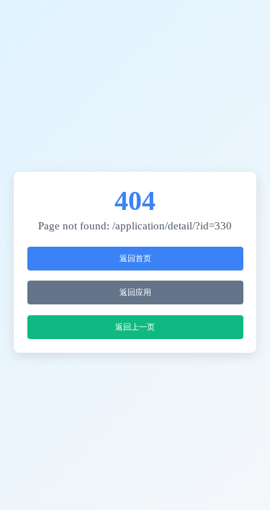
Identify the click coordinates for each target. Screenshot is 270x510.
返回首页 (135, 258)
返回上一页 (135, 326)
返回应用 (135, 292)
